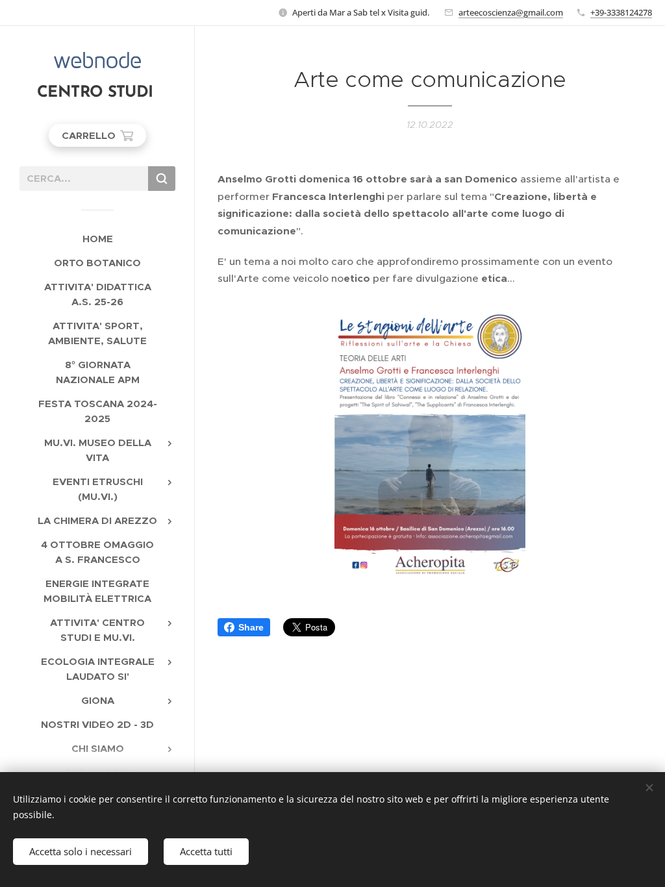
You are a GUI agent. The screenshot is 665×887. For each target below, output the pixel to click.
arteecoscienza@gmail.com (510, 12)
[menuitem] (97, 238)
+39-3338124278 (621, 12)
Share (251, 627)
